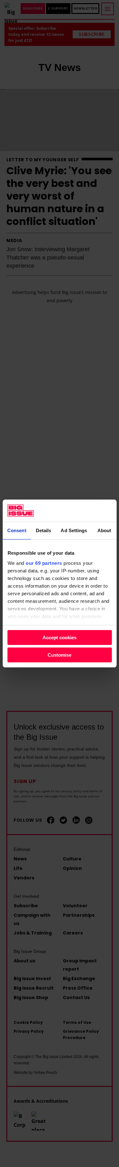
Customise (59, 655)
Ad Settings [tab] (74, 530)
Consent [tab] (16, 530)
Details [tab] (43, 530)
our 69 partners (44, 563)
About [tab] (104, 530)
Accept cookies (59, 637)
